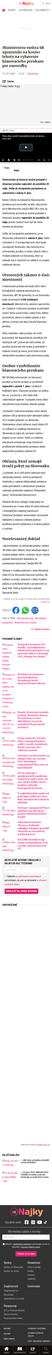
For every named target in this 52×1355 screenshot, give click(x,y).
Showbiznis (25, 10)
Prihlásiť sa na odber (26, 1253)
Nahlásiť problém (42, 629)
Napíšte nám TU (43, 1144)
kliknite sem (45, 602)
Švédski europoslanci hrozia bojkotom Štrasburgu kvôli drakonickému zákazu (31, 679)
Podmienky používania (37, 1329)
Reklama (7, 1329)
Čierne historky (11, 1314)
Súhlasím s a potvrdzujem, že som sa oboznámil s (27, 1245)
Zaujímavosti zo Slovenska (11, 1292)
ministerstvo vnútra (26, 622)
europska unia (26, 618)
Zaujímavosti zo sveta (14, 1298)
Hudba (30, 1271)
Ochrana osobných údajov (36, 1334)
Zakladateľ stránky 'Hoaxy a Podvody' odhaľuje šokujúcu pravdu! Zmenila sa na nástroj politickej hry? (33, 828)
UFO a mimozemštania (14, 1310)
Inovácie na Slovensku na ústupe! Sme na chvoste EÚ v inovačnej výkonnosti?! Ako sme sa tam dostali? (33, 761)
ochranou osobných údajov (30, 1247)
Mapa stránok (9, 1339)
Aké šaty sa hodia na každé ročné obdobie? (35, 1161)
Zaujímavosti (11, 1286)
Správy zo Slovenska (13, 1267)
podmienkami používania (28, 876)
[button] (42, 3)
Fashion (31, 1275)
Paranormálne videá (13, 1318)
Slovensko (32, 73)
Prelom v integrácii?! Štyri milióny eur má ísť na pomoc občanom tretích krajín (33, 812)
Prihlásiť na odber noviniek (21, 891)
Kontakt (7, 1334)
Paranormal (10, 1306)
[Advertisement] (26, 1022)
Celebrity (31, 1279)
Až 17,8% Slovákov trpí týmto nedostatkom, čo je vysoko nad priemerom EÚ (33, 844)
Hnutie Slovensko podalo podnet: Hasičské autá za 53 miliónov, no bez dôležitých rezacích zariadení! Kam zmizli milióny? (33, 720)
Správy (12, 10)
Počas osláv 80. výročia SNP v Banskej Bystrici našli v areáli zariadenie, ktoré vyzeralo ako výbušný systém (33, 744)
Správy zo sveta (11, 1271)
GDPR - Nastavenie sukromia (39, 1341)
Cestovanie (33, 1286)
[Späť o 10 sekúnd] (9, 160)
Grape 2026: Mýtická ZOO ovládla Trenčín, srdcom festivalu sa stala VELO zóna (35, 1174)
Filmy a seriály (34, 1267)
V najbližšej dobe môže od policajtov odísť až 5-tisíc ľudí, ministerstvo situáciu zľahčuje (33, 798)
